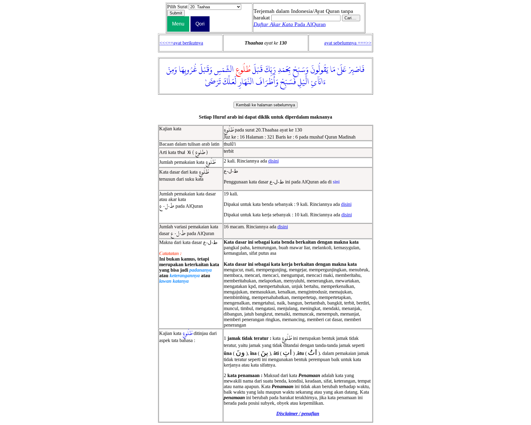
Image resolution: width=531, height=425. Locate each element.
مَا (332, 70)
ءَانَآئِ (318, 82)
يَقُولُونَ (319, 70)
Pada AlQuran (290, 24)
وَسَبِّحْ (301, 70)
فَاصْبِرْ (356, 70)
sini (336, 181)
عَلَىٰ (341, 70)
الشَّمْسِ (224, 70)
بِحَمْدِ (284, 70)
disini (273, 160)
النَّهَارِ (246, 82)
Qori (200, 23)
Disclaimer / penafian (297, 413)
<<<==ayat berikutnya (181, 42)
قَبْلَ (257, 70)
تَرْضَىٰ (213, 82)
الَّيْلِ (303, 82)
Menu (178, 23)
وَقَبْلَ (205, 70)
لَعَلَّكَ (229, 82)
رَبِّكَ (270, 70)
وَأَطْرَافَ (267, 82)
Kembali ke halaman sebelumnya (265, 105)
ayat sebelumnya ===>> (348, 42)
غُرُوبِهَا (188, 70)
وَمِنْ (172, 70)
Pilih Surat (177, 6)
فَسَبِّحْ (288, 82)
